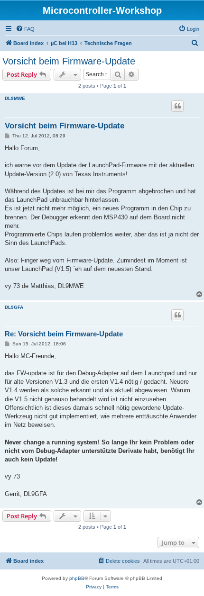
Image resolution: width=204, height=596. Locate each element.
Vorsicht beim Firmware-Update (68, 61)
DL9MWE (15, 98)
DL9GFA (14, 307)
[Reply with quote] (177, 106)
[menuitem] (25, 29)
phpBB (76, 578)
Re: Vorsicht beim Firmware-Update (64, 334)
